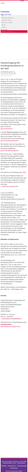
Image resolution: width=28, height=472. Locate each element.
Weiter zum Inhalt (6, 14)
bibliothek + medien (6, 22)
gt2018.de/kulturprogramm (9, 150)
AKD (2, 15)
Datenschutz (12, 466)
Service (3, 25)
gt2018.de (23, 172)
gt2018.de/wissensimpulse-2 (10, 140)
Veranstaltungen (6, 20)
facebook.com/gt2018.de (10, 186)
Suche (22, 1)
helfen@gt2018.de (17, 289)
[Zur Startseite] (14, 6)
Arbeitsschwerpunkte (7, 18)
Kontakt (3, 27)
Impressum (14, 468)
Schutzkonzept (22, 466)
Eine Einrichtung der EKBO (14, 471)
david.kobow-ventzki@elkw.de (11, 319)
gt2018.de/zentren (7, 129)
